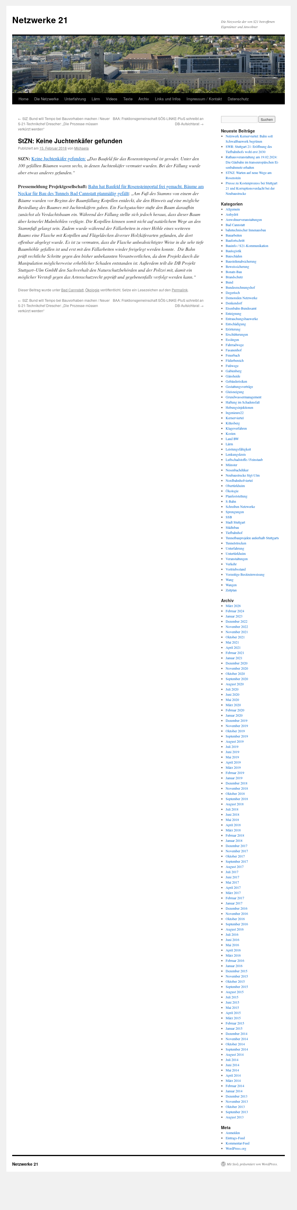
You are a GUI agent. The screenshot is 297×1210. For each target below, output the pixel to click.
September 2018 (237, 798)
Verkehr (231, 564)
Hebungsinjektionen (239, 407)
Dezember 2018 (236, 783)
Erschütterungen (237, 334)
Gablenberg (234, 370)
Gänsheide (233, 376)
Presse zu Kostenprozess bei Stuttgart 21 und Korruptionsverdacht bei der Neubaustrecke (251, 188)
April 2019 (233, 762)
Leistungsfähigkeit (238, 449)
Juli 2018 (232, 809)
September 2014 (237, 1049)
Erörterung (233, 329)
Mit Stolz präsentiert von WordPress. (252, 1164)
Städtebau (232, 527)
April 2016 (233, 950)
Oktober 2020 (235, 673)
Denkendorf (234, 303)
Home (23, 98)
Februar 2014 (235, 1085)
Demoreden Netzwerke (241, 297)
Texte (128, 98)
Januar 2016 (234, 965)
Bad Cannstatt (72, 289)
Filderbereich (235, 360)
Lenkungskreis (236, 454)
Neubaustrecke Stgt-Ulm (243, 475)
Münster (231, 464)
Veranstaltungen (237, 558)
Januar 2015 (234, 1028)
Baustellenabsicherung (241, 261)
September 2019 (237, 736)
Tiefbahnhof (234, 532)
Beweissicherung (237, 266)
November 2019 (237, 725)
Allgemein (233, 209)
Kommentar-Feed (237, 1143)
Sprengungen (235, 511)
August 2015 (235, 991)
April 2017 (233, 887)
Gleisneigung (235, 391)
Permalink (180, 289)
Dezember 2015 (236, 971)
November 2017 (237, 851)
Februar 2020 (235, 710)
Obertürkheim (235, 485)
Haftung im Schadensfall (243, 402)
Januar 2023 (234, 616)
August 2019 (235, 741)
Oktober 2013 (235, 1106)
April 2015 (233, 1012)
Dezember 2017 (236, 845)
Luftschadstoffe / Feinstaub (244, 459)
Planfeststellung (236, 496)
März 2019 (233, 767)
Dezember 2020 (236, 663)
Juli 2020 (232, 689)
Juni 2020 (232, 694)
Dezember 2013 (236, 1096)
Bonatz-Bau (234, 271)
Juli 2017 (232, 871)
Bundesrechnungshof (240, 287)
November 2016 (237, 913)
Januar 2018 (234, 840)
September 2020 (237, 678)
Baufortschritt (235, 240)
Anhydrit (232, 214)
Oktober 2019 (235, 730)
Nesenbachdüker (237, 470)
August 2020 (235, 684)
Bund (229, 282)
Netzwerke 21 (40, 19)
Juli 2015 (232, 997)
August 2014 (235, 1054)
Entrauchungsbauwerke (242, 318)
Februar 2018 (235, 835)
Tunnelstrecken (236, 543)
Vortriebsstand (236, 569)
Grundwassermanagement (243, 397)
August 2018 (235, 804)
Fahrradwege (235, 344)
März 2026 (233, 605)
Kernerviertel (235, 417)
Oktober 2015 (235, 981)
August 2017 (235, 866)
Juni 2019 (232, 751)
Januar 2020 (234, 715)
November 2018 (237, 788)
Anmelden (233, 1132)
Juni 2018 (232, 814)
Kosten (231, 433)
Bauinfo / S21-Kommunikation (247, 245)
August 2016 (235, 929)
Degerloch (233, 292)
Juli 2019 (232, 746)
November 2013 (237, 1101)
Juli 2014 (232, 1059)
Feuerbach (233, 355)
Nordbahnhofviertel (239, 480)
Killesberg (233, 423)
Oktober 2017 (235, 856)
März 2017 (233, 892)
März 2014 (233, 1080)
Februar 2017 (235, 897)
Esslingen (232, 339)
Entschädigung (236, 323)
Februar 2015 (235, 1023)
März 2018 (233, 830)
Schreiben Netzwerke (240, 506)
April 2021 (233, 647)
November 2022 (237, 626)
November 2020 (237, 668)
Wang (229, 579)
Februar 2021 (235, 652)
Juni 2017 (232, 877)
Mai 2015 (232, 1007)
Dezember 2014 (236, 1033)
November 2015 (237, 976)
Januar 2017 (234, 903)
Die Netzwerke (46, 98)
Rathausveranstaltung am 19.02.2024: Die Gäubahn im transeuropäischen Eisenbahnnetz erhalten (252, 162)
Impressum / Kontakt (204, 98)
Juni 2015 (232, 1002)
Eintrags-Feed (235, 1137)
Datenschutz (238, 98)
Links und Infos (168, 98)
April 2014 (233, 1075)
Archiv (143, 98)
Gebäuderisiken (236, 381)
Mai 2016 (232, 944)
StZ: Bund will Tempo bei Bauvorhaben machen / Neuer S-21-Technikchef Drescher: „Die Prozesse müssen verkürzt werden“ (64, 123)
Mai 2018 (232, 819)
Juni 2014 (232, 1064)
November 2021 (237, 631)
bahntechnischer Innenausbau (246, 230)
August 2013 (235, 1117)
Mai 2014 (232, 1070)
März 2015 (233, 1017)
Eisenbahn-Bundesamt (241, 308)
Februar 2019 (235, 772)
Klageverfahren (236, 428)
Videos (111, 98)
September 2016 (237, 924)
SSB (229, 517)
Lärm (96, 98)
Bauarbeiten (234, 235)
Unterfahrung (75, 98)
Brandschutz (234, 277)
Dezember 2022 (236, 621)
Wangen (231, 584)
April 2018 (233, 824)
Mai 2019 (232, 757)
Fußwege (232, 365)
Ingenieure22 (235, 412)
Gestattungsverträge (239, 386)
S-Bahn (231, 501)
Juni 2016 (232, 939)
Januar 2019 (234, 777)
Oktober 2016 (235, 918)
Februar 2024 (235, 610)
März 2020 (233, 704)
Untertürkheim (236, 553)
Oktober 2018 (235, 793)
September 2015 (237, 986)
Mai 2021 (232, 642)
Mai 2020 (232, 699)
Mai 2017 (232, 882)
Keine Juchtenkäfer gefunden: (58, 158)
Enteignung (233, 313)
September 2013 (237, 1111)
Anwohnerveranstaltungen (244, 219)
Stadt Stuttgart (235, 522)
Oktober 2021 (235, 637)
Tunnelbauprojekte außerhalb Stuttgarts (252, 537)
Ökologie (92, 289)
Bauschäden (234, 256)
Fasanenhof (234, 350)
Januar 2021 (234, 657)
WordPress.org (236, 1148)
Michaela (81, 148)
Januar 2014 (234, 1091)
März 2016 (233, 955)
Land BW (232, 438)
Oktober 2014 (235, 1044)
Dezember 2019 (236, 720)
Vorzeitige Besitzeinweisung (245, 574)
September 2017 (237, 861)
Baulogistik (233, 250)
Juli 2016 (232, 934)
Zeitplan (231, 590)
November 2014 (237, 1038)
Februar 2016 (235, 960)
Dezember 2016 (236, 908)
